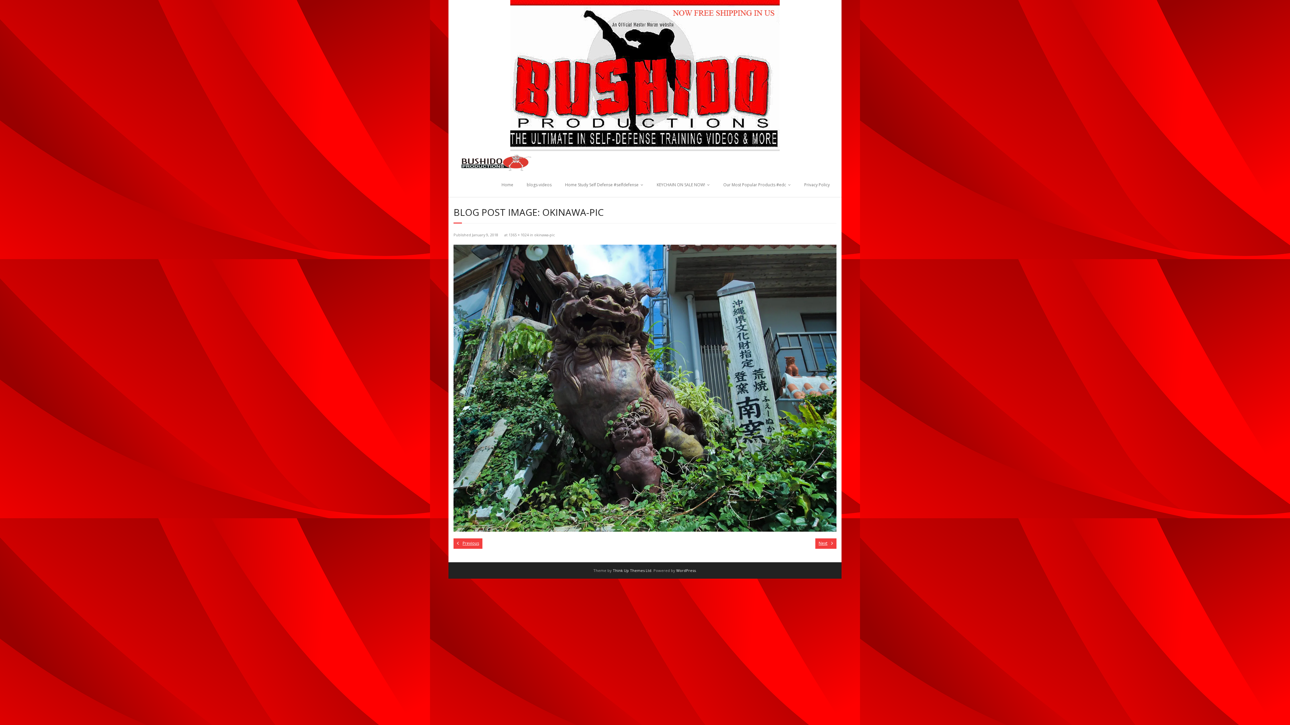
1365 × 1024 (519, 234)
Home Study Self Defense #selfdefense (602, 185)
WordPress (686, 570)
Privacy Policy (817, 185)
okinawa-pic (544, 234)
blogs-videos (539, 185)
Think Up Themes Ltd (632, 570)
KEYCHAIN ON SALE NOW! (681, 185)
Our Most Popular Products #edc (754, 185)
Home (507, 185)
